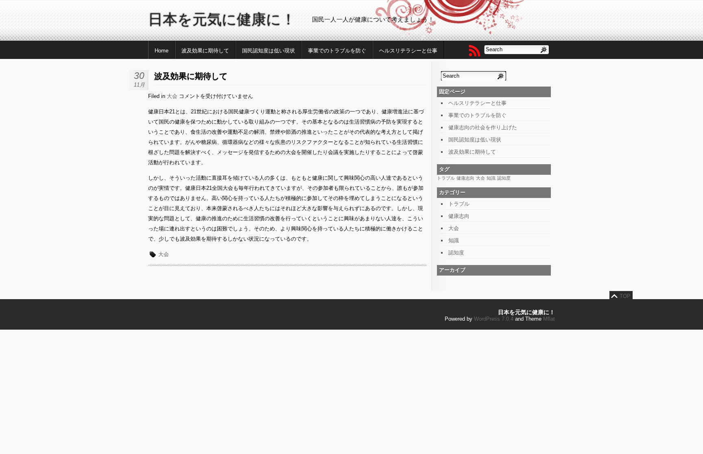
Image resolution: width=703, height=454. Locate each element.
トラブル (446, 178)
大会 (172, 96)
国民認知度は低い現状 (268, 51)
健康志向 (465, 178)
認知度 (504, 178)
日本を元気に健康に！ (222, 19)
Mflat (549, 319)
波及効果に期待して (205, 51)
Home (161, 51)
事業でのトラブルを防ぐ (337, 51)
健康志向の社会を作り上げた (482, 127)
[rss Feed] (474, 50)
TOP (625, 296)
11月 (139, 85)
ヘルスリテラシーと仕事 (408, 51)
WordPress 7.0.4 (493, 319)
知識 (491, 178)
